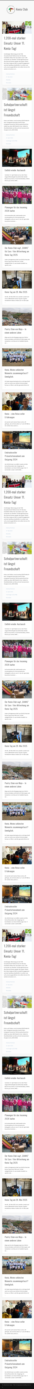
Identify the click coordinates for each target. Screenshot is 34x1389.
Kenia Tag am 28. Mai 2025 (16, 292)
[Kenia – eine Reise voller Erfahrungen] (17, 401)
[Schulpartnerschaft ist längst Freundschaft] (17, 94)
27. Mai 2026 (9, 77)
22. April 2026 (9, 138)
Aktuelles (8, 80)
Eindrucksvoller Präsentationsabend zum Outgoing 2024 (15, 456)
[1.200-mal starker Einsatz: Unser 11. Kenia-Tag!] (17, 27)
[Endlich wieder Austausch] (17, 158)
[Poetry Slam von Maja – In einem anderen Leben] (17, 317)
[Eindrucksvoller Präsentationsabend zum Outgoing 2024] (17, 440)
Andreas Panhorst (10, 74)
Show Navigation (27, 15)
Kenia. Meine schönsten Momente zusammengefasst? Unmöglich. (16, 373)
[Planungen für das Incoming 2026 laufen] (17, 195)
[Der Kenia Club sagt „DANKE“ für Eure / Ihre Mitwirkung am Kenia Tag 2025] (17, 235)
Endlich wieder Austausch (15, 170)
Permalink (8, 83)
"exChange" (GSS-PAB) (11, 141)
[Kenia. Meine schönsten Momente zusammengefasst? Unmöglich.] (17, 357)
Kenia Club (22, 9)
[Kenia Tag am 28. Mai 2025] (17, 280)
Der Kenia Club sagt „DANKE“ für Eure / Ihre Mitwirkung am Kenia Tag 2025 (17, 251)
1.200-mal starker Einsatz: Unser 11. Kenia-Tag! (15, 43)
